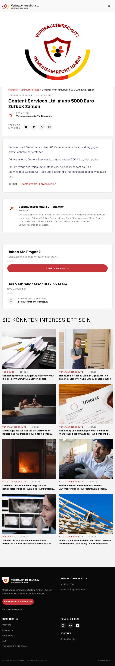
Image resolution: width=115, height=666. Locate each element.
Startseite (13, 89)
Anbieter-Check (68, 584)
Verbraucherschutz (30, 89)
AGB (4, 640)
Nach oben (103, 660)
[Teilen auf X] (42, 127)
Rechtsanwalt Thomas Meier (38, 184)
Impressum (7, 630)
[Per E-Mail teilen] (49, 127)
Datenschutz (8, 635)
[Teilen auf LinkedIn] (34, 127)
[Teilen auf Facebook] (26, 127)
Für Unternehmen (10, 609)
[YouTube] (70, 625)
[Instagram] (63, 625)
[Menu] (109, 6)
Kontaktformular (68, 639)
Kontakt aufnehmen (55, 268)
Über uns (6, 624)
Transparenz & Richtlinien (14, 646)
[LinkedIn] (77, 625)
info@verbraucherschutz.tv (33, 301)
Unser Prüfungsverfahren (72, 589)
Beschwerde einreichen (16, 601)
